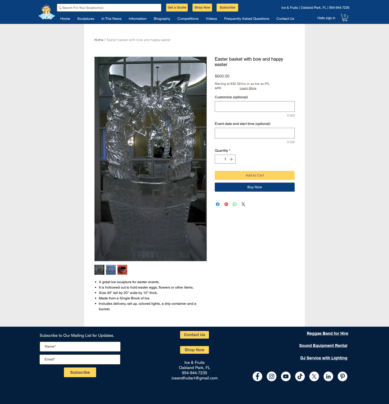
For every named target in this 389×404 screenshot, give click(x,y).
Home (98, 40)
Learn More (248, 88)
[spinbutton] (225, 159)
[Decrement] (218, 159)
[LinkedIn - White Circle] (328, 376)
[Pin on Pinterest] (226, 204)
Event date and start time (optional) (242, 124)
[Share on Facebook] (217, 204)
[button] (345, 17)
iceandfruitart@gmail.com (195, 378)
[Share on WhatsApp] (234, 204)
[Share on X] (243, 204)
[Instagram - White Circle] (271, 376)
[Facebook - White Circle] (257, 376)
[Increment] (231, 159)
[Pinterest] (342, 376)
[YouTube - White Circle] (286, 376)
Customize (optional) (231, 97)
